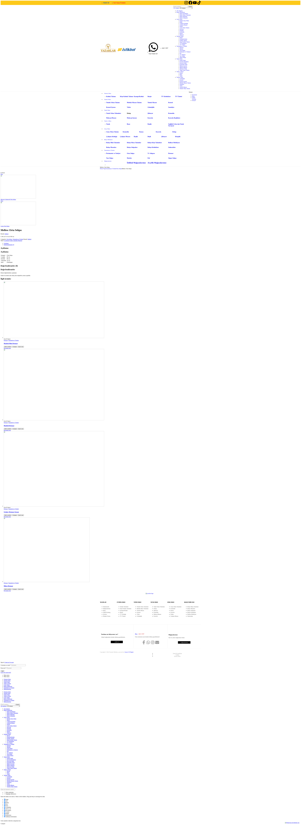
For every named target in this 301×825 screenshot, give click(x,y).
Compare (15, 346)
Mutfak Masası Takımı (185, 83)
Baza (181, 74)
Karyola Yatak (183, 63)
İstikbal (6, 234)
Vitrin (181, 85)
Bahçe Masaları (183, 16)
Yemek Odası (179, 77)
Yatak (181, 76)
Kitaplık (182, 30)
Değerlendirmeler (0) (9, 244)
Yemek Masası (183, 87)
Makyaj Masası (183, 67)
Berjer (181, 37)
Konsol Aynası (183, 81)
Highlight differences (10, 794)
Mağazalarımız (7, 689)
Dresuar (182, 47)
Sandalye (182, 84)
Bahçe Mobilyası (180, 12)
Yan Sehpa (182, 56)
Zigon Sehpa (183, 57)
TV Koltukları (183, 43)
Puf (180, 53)
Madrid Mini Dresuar (11, 343)
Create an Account (9, 662)
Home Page (103, 168)
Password (3, 668)
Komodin (182, 32)
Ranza (181, 33)
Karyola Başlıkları (184, 61)
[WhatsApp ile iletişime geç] (292, 822)
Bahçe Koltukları (184, 13)
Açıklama (6, 243)
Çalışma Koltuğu (184, 23)
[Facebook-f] (144, 642)
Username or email (6, 665)
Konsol (181, 80)
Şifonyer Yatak (183, 68)
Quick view (20, 346)
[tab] (152, 243)
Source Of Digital (129, 652)
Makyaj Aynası (183, 66)
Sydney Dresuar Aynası (11, 512)
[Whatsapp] (148, 642)
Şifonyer (182, 35)
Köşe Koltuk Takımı (185, 42)
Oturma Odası (179, 36)
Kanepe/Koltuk (183, 39)
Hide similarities (9, 792)
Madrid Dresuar (9, 426)
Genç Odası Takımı (184, 27)
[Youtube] (195, 3)
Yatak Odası (179, 59)
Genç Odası (179, 19)
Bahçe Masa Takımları (185, 15)
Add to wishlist (7, 346)
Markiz (181, 49)
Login (2, 671)
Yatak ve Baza (180, 71)
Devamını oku (7, 348)
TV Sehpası (182, 54)
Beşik (181, 22)
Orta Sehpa (182, 50)
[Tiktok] (199, 3)
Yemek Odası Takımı (185, 88)
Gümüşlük (182, 78)
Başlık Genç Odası (184, 20)
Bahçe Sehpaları (184, 18)
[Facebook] (190, 3)
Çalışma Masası (183, 25)
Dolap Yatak (183, 60)
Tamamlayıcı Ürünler (181, 46)
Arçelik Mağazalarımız (157, 163)
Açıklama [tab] (4, 248)
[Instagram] (186, 3)
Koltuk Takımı (183, 40)
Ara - (139, 634)
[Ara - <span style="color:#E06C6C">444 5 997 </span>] (136, 629)
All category (179, 10)
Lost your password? (6, 672)
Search (190, 6)
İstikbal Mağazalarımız (136, 163)
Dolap (181, 26)
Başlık (181, 73)
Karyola (182, 29)
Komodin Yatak (183, 64)
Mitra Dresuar (8, 586)
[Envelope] (157, 642)
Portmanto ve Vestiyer (185, 51)
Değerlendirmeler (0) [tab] (9, 266)
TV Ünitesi (182, 44)
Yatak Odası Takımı (184, 70)
